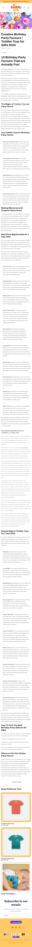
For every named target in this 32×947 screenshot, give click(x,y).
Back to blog (17, 782)
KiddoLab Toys (9, 940)
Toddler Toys (20, 104)
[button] (3, 7)
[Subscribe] (27, 915)
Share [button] (4, 52)
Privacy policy (12, 942)
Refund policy (26, 940)
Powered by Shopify (17, 940)
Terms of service (20, 942)
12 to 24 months (7, 894)
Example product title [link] (7, 823)
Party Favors (8, 69)
